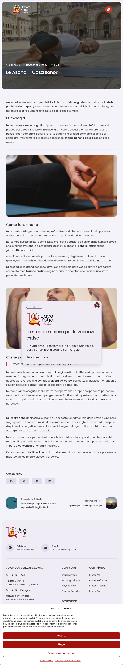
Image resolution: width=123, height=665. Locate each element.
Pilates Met (95, 575)
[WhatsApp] (37, 481)
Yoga (44, 65)
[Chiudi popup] (97, 305)
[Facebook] (11, 481)
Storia (37, 65)
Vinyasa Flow (69, 585)
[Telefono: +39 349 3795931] (10, 548)
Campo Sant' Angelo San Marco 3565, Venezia (20, 597)
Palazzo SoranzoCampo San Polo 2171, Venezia (22, 582)
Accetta (61, 635)
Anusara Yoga (69, 575)
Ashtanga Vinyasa (72, 580)
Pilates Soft (95, 591)
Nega (61, 644)
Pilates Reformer (98, 580)
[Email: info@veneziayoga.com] (45, 548)
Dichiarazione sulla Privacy (68, 660)
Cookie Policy (46, 660)
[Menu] (108, 9)
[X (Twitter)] (24, 481)
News (29, 65)
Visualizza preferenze (61, 653)
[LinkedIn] (50, 481)
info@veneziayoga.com (64, 549)
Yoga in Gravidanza (72, 591)
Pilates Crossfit (97, 585)
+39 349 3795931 (25, 549)
